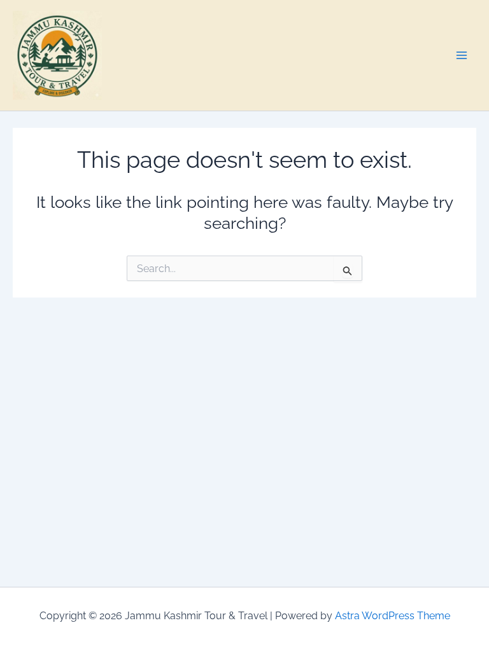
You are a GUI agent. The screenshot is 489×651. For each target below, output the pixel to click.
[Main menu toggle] (462, 55)
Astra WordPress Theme (392, 616)
